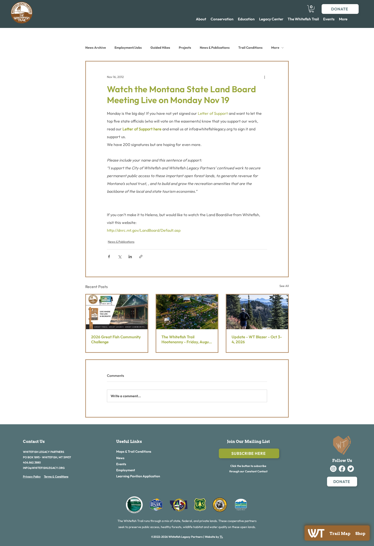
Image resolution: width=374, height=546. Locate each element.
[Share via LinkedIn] (130, 256)
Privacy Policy (32, 476)
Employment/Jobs (128, 47)
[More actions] (264, 77)
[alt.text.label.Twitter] (350, 468)
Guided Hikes (160, 47)
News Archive (95, 47)
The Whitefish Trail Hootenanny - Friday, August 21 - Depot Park (186, 339)
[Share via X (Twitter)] (120, 256)
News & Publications (215, 47)
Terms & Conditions (56, 476)
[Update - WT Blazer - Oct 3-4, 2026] (257, 312)
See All (284, 286)
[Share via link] (141, 256)
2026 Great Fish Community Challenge (116, 339)
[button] (311, 9)
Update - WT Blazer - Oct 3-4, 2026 (257, 339)
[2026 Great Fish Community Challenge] (117, 312)
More (275, 47)
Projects (185, 47)
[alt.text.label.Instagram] (333, 468)
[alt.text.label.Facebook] (342, 468)
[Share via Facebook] (109, 256)
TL (221, 536)
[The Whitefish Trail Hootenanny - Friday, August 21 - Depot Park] (187, 312)
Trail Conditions (250, 47)
